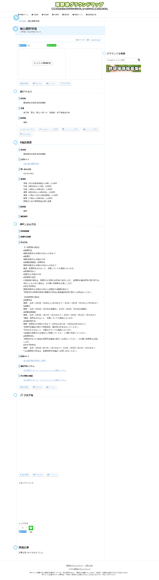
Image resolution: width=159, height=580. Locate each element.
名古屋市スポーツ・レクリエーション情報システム (44, 370)
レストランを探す (71, 129)
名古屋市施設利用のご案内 (34, 361)
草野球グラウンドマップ (74, 565)
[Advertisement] (83, 63)
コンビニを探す (91, 129)
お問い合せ (89, 565)
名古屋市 (94, 40)
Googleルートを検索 (49, 129)
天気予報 (66, 83)
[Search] (139, 59)
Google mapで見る (27, 129)
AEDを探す (26, 134)
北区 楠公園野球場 (31, 164)
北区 (98, 40)
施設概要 (25, 83)
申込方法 (38, 83)
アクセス (52, 83)
